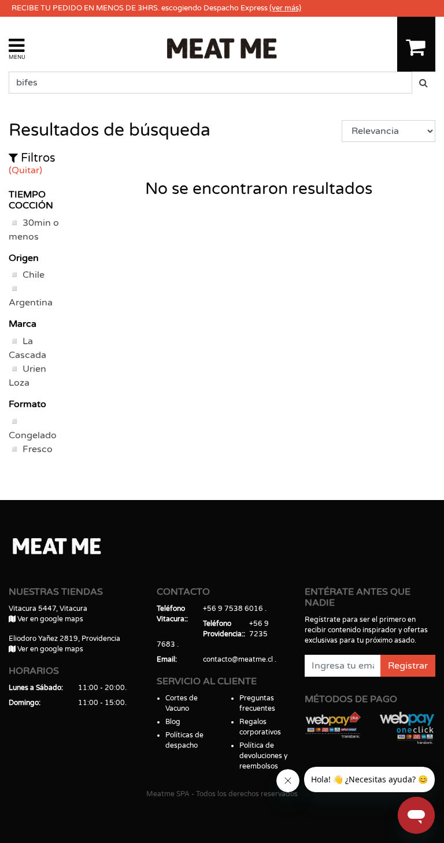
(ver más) (285, 8)
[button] (17, 48)
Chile (34, 275)
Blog (172, 722)
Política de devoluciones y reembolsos (263, 755)
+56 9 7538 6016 (233, 609)
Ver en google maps (49, 619)
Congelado (33, 435)
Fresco (38, 449)
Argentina (31, 302)
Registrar (408, 666)
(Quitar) (25, 170)
